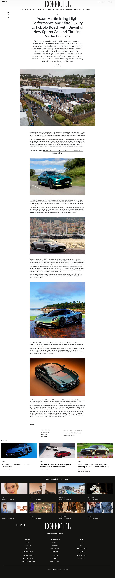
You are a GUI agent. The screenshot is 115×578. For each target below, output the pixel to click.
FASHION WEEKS (27, 552)
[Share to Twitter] (8, 17)
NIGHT (28, 549)
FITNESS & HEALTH (69, 9)
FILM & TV (39, 9)
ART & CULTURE (28, 9)
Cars (57, 14)
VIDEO (82, 542)
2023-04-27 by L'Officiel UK (46, 469)
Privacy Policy (57, 569)
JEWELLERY (44, 9)
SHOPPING (88, 9)
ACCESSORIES (82, 9)
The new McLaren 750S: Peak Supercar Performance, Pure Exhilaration (55, 465)
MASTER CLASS (55, 561)
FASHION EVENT (28, 558)
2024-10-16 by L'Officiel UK (84, 471)
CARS (55, 558)
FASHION (76, 9)
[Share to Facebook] (8, 15)
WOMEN (82, 552)
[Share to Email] (8, 13)
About (49, 569)
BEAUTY (34, 9)
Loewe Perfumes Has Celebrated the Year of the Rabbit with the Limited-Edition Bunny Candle (73, 433)
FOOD (49, 9)
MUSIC (28, 542)
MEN (81, 539)
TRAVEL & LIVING (55, 9)
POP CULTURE (54, 549)
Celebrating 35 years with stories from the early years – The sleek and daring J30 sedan (93, 466)
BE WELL (22, 9)
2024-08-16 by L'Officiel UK (8, 469)
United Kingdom (101, 1)
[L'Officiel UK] (57, 4)
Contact (65, 569)
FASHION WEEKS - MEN (27, 561)
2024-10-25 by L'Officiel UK (8, 499)
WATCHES (62, 9)
